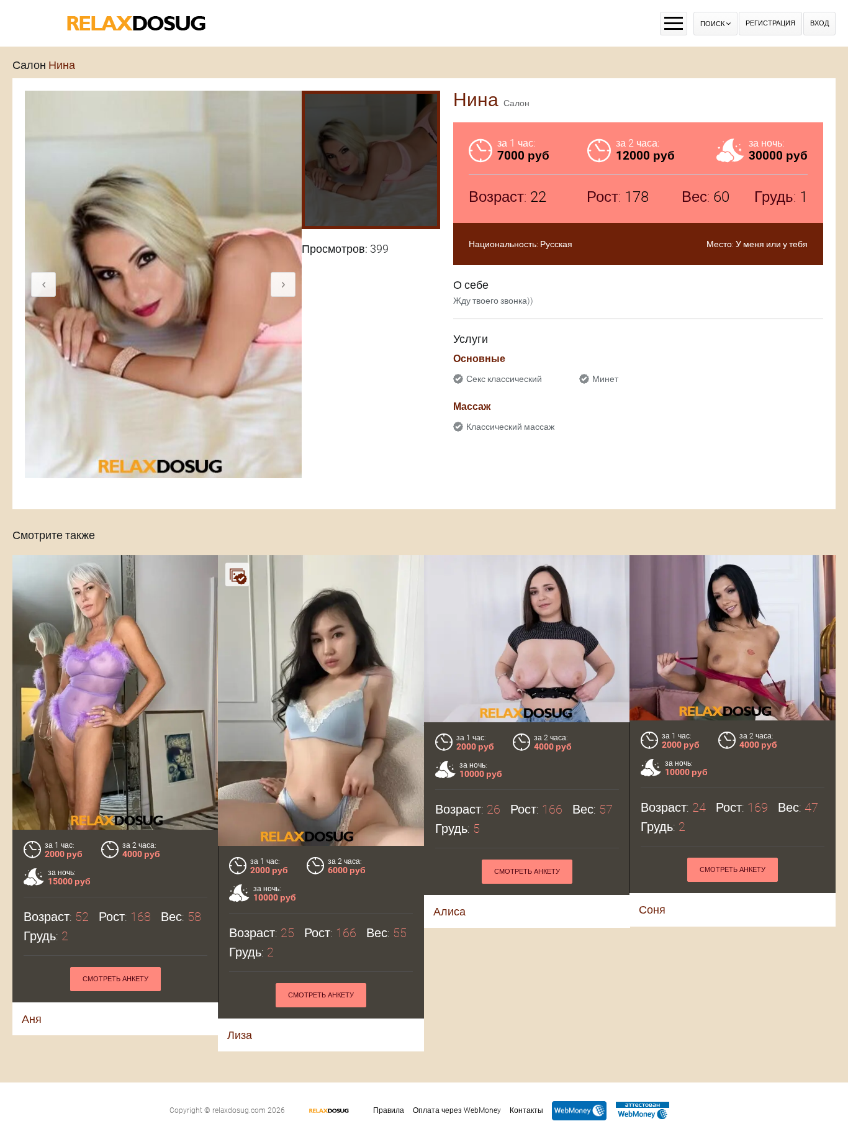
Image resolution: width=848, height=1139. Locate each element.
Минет (605, 379)
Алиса (449, 911)
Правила (388, 1110)
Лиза (239, 1034)
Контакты (526, 1110)
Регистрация (770, 23)
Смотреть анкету (115, 979)
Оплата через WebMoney (457, 1110)
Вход (819, 23)
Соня (652, 909)
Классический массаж (510, 427)
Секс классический (504, 379)
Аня (32, 1018)
